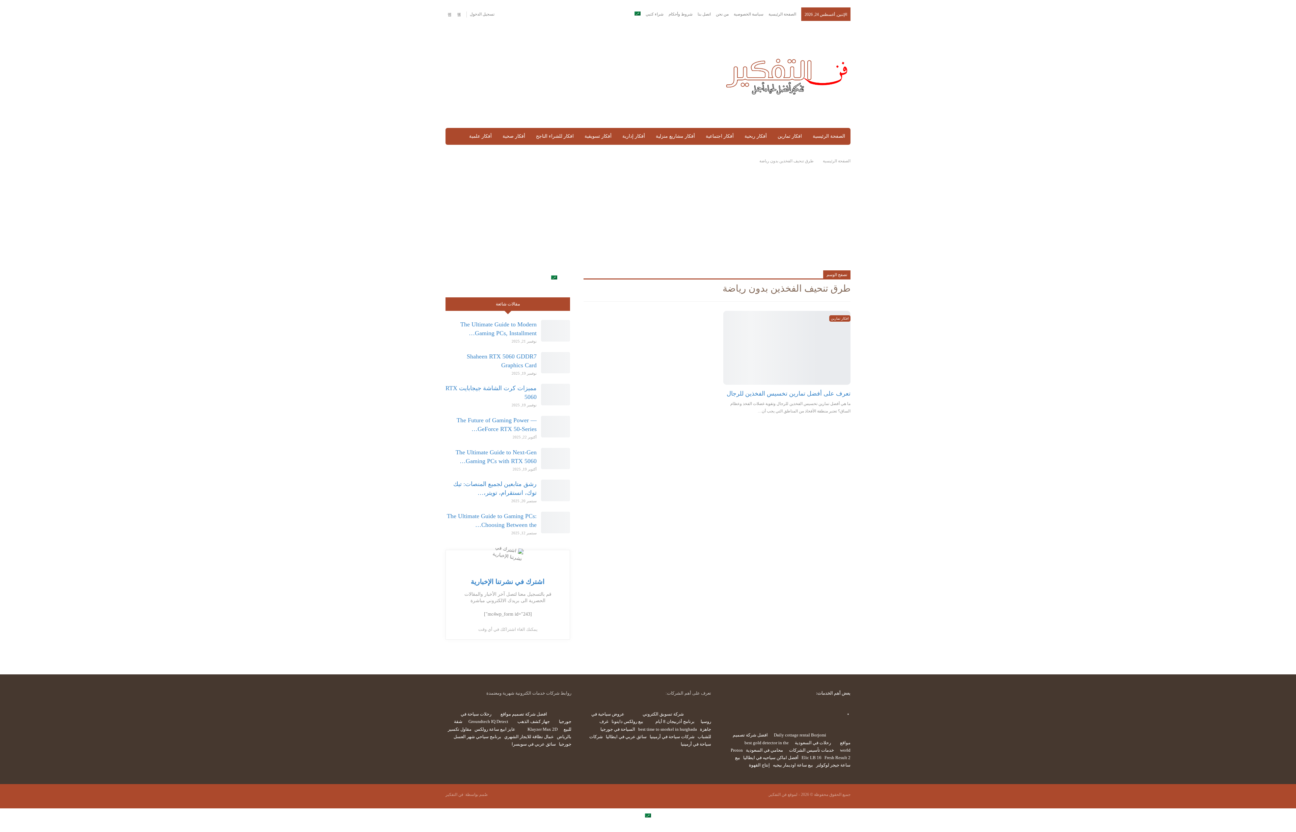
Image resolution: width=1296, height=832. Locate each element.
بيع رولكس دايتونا (627, 721)
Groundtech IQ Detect (488, 721)
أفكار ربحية (756, 136)
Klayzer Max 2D (543, 729)
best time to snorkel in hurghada (667, 729)
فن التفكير (454, 794)
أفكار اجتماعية (720, 136)
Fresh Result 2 (837, 757)
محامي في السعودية (764, 750)
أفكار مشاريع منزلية (675, 136)
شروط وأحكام (681, 14)
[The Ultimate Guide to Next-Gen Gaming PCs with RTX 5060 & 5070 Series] (555, 458)
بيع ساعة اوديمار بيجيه (793, 765)
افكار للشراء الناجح (555, 136)
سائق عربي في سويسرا (534, 744)
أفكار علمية (480, 136)
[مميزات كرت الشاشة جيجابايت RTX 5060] (555, 394)
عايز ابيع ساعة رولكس (495, 729)
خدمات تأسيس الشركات (811, 750)
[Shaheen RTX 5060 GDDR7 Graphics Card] (555, 363)
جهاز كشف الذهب (533, 721)
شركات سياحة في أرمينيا (672, 736)
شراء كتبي (655, 14)
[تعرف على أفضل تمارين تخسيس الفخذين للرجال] (786, 348)
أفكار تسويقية (598, 136)
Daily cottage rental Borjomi (800, 734)
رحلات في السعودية (813, 742)
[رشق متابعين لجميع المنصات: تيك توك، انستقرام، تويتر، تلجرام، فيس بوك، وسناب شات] (555, 490)
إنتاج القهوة (759, 765)
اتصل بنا (704, 14)
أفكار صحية (514, 136)
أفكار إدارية (633, 136)
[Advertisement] (578, 75)
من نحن (722, 14)
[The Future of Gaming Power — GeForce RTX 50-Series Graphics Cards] (555, 426)
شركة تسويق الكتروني (663, 714)
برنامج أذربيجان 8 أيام (675, 721)
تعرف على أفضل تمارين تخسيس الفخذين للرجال (788, 393)
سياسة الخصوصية (748, 14)
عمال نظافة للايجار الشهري (529, 736)
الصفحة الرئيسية (782, 14)
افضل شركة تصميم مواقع (524, 714)
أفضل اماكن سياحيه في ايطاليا (771, 757)
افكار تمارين (790, 136)
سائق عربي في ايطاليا (626, 736)
